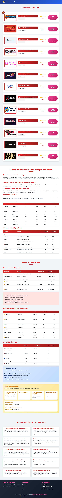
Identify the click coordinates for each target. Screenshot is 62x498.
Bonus (55, 1)
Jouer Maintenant (53, 17)
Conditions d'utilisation (43, 494)
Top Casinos (24, 484)
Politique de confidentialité (36, 494)
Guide (51, 1)
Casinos (47, 1)
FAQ (58, 1)
